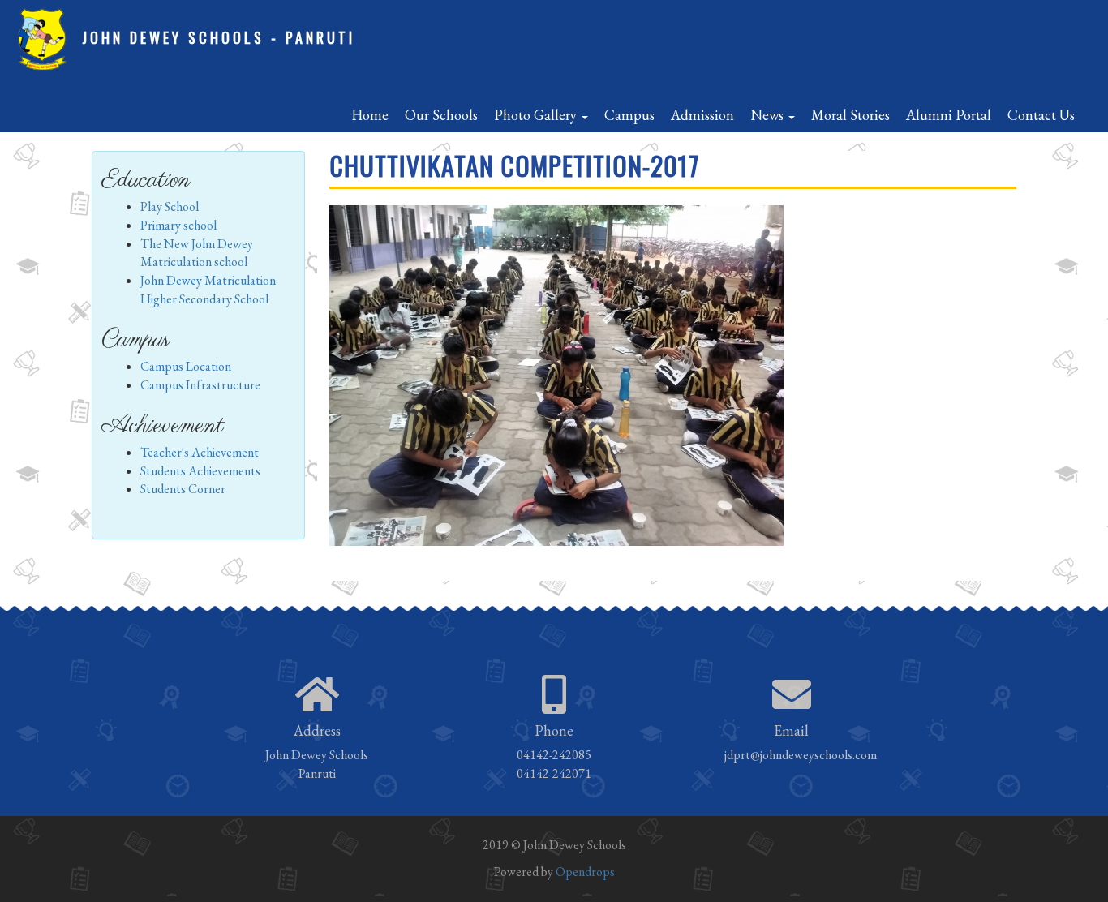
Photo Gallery (537, 114)
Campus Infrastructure (200, 384)
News (768, 114)
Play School (169, 206)
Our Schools (441, 114)
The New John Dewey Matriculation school (196, 253)
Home (370, 114)
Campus (629, 114)
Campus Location (185, 366)
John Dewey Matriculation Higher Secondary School (208, 289)
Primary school (178, 225)
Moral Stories (850, 114)
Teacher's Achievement (199, 452)
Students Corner (182, 488)
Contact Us (1041, 114)
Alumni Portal (948, 114)
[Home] (47, 39)
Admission (702, 114)
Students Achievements (200, 470)
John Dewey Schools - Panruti (218, 37)
